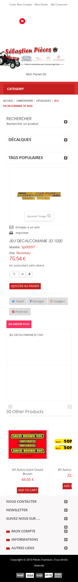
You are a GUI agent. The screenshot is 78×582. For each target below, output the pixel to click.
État (12, 253)
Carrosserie (24, 100)
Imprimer (22, 233)
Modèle (14, 247)
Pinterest (21, 312)
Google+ (59, 301)
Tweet (19, 301)
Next (70, 407)
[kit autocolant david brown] (28, 445)
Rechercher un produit (22, 124)
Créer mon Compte (21, 4)
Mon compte (23, 531)
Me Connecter (59, 4)
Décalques (43, 100)
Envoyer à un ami (28, 227)
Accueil (8, 100)
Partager (38, 301)
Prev (10, 407)
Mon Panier (41, 4)
